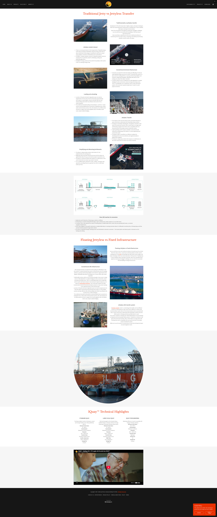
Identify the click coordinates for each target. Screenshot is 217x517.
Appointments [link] (98, 494)
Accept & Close (210, 513)
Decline (199, 512)
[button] (23, 4)
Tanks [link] (127, 494)
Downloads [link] (207, 4)
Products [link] (16, 4)
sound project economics (84, 283)
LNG (120, 254)
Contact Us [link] (91, 494)
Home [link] (4, 4)
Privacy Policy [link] (106, 494)
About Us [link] (9, 4)
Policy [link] (123, 494)
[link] (108, 4)
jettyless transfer (115, 308)
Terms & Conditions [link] (116, 494)
